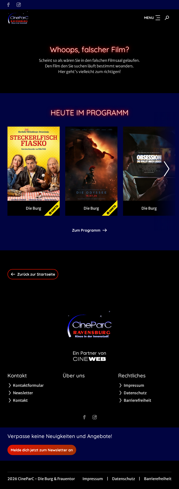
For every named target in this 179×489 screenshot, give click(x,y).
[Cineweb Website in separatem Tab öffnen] (89, 359)
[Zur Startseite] (40, 17)
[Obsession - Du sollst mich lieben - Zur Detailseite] (149, 164)
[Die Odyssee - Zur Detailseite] (91, 164)
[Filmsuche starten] (167, 17)
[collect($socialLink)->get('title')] (8, 4)
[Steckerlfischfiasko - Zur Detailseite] (33, 164)
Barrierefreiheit (158, 478)
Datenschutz (123, 478)
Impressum (93, 478)
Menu (149, 17)
